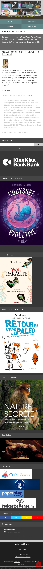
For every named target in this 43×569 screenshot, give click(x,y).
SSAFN (29, 95)
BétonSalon (33, 103)
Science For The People (31, 122)
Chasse (12, 107)
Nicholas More (18, 120)
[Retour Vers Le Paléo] (21, 342)
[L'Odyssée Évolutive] (21, 213)
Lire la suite (6, 90)
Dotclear (17, 562)
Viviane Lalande (10, 127)
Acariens (16, 100)
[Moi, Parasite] (21, 280)
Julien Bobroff (35, 112)
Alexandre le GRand (27, 100)
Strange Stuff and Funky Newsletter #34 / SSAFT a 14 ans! (20, 52)
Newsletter (8, 120)
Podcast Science (30, 120)
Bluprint (7, 105)
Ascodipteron (9, 103)
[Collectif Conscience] (21, 484)
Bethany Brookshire (22, 103)
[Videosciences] (21, 503)
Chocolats (19, 107)
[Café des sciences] (21, 474)
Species (7, 125)
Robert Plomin (18, 122)
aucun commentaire (9, 132)
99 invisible (8, 100)
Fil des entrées (9, 529)
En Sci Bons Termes (16, 110)
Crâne (6, 110)
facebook (5, 517)
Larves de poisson (24, 117)
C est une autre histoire (19, 105)
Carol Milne (32, 105)
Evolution (7, 112)
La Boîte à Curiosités (26, 115)
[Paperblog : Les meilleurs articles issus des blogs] (21, 494)
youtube (37, 517)
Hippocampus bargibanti (21, 112)
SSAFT (18, 125)
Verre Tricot (36, 125)
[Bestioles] (21, 449)
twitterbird (16, 517)
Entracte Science (30, 110)
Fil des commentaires (12, 532)
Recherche (7, 140)
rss (26, 517)
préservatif (8, 122)
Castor (6, 107)
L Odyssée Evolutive (11, 115)
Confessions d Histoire (31, 107)
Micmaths (35, 117)
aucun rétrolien (22, 132)
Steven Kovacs (26, 125)
